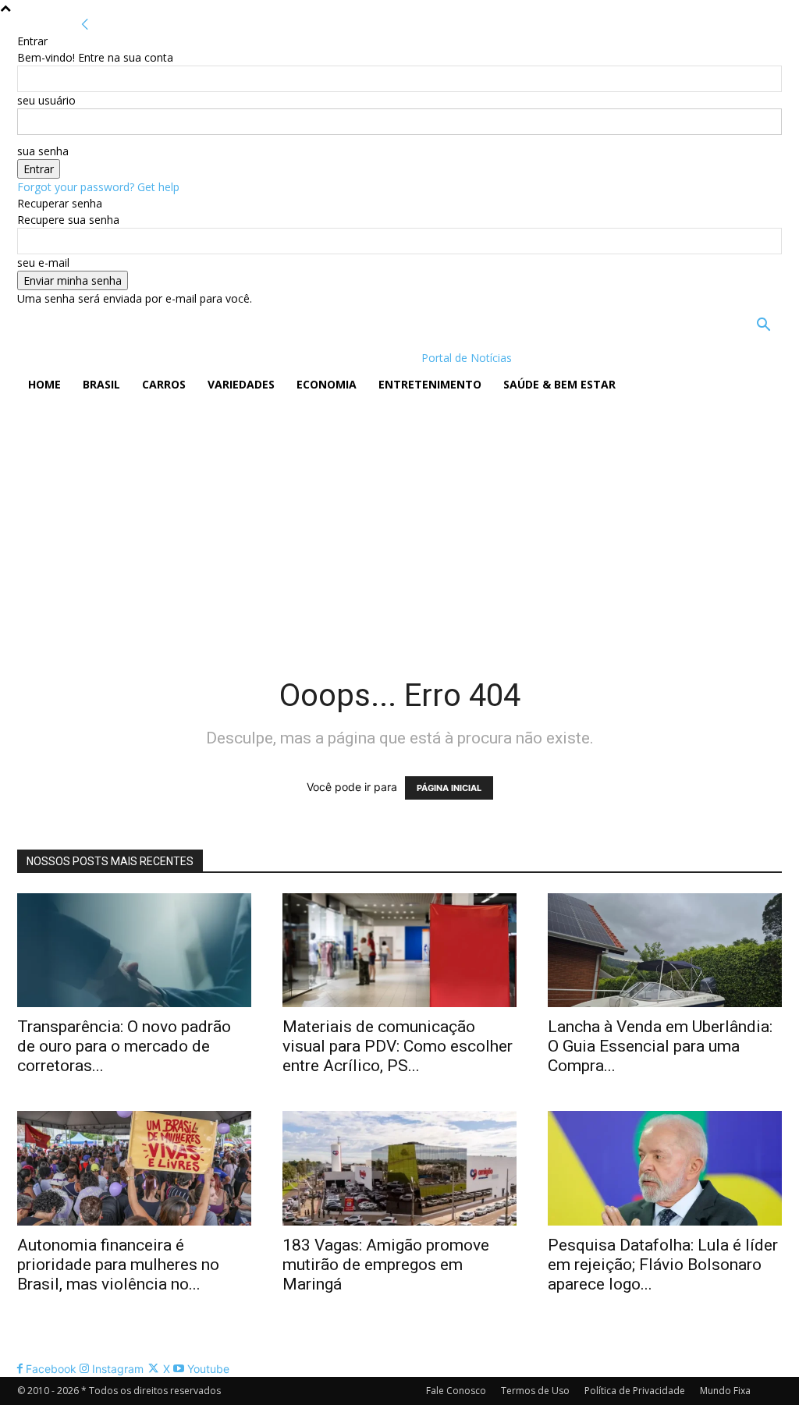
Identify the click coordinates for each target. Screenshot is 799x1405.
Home (44, 384)
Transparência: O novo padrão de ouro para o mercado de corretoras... (124, 1046)
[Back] (85, 24)
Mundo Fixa (725, 1390)
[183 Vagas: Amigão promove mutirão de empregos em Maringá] (399, 1168)
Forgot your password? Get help (98, 186)
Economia (327, 384)
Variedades (241, 384)
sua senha (43, 151)
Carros (164, 384)
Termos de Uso (535, 1390)
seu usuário (46, 100)
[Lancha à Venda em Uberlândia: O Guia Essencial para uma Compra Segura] (665, 950)
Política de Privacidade (634, 1390)
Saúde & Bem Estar (559, 384)
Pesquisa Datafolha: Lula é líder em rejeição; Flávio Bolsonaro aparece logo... (663, 1264)
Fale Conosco (456, 1390)
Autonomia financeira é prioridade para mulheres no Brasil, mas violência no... (118, 1264)
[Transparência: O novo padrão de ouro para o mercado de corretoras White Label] (134, 950)
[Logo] (118, 357)
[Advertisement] (399, 520)
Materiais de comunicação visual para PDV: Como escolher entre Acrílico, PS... (397, 1046)
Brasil (101, 384)
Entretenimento (429, 384)
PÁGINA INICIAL (449, 787)
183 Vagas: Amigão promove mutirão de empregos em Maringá (385, 1264)
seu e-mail (43, 262)
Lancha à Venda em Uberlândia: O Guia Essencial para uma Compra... (660, 1046)
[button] (763, 326)
